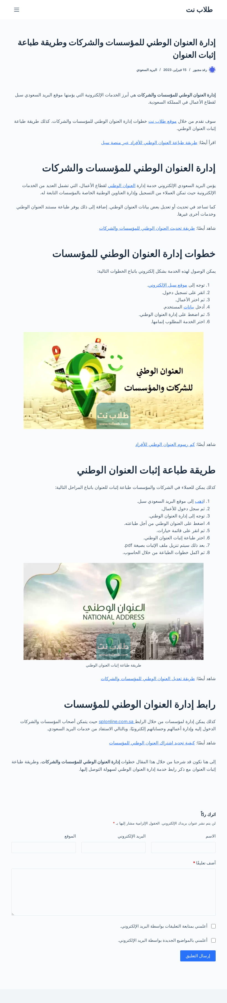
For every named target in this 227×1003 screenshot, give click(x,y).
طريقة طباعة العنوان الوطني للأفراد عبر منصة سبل (149, 142)
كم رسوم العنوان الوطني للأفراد (165, 444)
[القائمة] (16, 9)
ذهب (199, 501)
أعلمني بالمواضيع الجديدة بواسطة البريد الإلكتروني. (162, 940)
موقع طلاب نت (162, 121)
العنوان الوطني (121, 185)
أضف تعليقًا (204, 863)
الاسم (211, 836)
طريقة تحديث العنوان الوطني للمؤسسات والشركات (147, 228)
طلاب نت (199, 9)
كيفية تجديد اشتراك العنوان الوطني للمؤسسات (152, 743)
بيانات (189, 307)
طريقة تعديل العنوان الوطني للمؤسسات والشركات (148, 678)
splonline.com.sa (117, 721)
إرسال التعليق (198, 955)
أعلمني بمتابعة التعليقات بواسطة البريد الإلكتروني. (163, 926)
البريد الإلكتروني (132, 836)
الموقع (70, 836)
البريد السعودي (146, 70)
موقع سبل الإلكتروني (167, 285)
